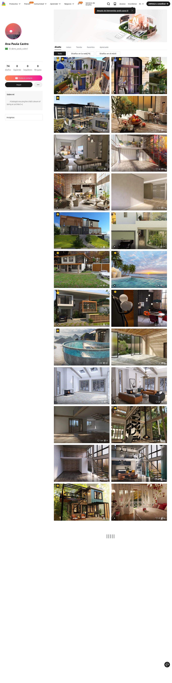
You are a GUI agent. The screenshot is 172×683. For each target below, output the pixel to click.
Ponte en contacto (25, 78)
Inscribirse (132, 3)
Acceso (122, 3)
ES (140, 3)
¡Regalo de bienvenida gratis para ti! (112, 10)
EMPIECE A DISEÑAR (156, 3)
